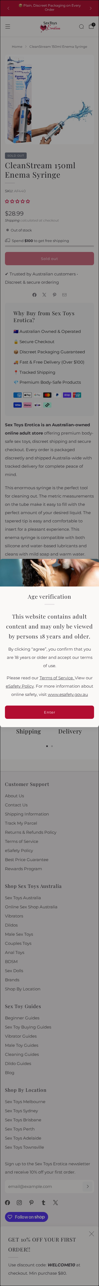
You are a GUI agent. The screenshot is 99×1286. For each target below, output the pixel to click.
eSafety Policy (20, 686)
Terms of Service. (57, 677)
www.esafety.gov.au (68, 694)
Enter (49, 712)
